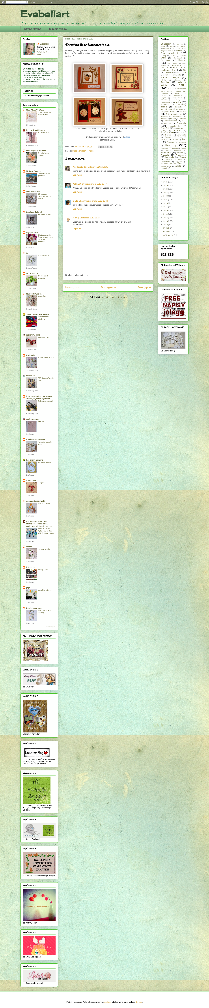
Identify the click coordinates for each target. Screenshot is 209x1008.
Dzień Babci (172, 63)
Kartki (91, 151)
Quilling (163, 130)
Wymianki (165, 155)
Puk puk (41, 483)
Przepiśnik (165, 128)
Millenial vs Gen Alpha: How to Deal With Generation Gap (46, 531)
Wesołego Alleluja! (44, 462)
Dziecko (182, 60)
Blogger (139, 1002)
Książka (163, 98)
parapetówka (177, 116)
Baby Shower (181, 46)
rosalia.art (30, 376)
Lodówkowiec (166, 102)
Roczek (177, 131)
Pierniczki (164, 119)
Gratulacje (181, 72)
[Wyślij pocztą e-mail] (99, 146)
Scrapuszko (181, 135)
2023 (165, 192)
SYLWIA (164, 140)
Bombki (179, 51)
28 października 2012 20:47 (94, 184)
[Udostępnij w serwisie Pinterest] (111, 146)
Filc (184, 70)
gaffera (107, 1002)
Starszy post (144, 287)
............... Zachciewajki (35, 501)
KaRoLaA (77, 184)
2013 (165, 221)
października (168, 235)
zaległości (41, 421)
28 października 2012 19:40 (96, 167)
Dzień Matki (176, 65)
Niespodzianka (166, 109)
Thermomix (182, 142)
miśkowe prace (32, 419)
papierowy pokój (33, 335)
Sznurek (175, 140)
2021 (165, 200)
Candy (163, 56)
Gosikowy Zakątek (34, 212)
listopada (167, 231)
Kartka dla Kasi (43, 132)
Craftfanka (30, 355)
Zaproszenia (165, 162)
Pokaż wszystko (50, 627)
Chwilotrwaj (31, 480)
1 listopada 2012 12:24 (90, 218)
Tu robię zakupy (58, 29)
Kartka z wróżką (44, 549)
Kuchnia (164, 100)
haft (166, 75)
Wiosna (180, 153)
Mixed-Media (165, 105)
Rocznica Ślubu (167, 133)
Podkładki (182, 119)
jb (27, 253)
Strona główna (32, 29)
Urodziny (171, 145)
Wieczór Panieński (173, 150)
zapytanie (179, 162)
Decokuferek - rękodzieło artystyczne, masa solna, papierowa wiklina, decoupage (39, 523)
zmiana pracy (166, 166)
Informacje (177, 80)
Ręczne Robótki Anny (35, 130)
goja (28, 588)
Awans (171, 46)
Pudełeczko (178, 128)
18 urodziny (166, 44)
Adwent (180, 44)
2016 (165, 210)
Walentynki (164, 148)
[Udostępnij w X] (105, 146)
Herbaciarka (176, 75)
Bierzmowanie (178, 48)
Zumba (178, 166)
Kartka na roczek (44, 214)
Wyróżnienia (181, 155)
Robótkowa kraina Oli (35, 440)
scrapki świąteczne (45, 590)
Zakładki (169, 159)
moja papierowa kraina (36, 151)
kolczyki (171, 89)
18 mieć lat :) (42, 296)
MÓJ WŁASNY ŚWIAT (35, 110)
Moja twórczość (33, 192)
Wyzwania (169, 157)
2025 (165, 185)
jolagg (76, 218)
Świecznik (170, 142)
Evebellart (45, 13)
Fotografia (169, 72)
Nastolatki (178, 107)
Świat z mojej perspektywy (37, 314)
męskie (177, 102)
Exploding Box (168, 70)
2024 (165, 189)
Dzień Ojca (165, 67)
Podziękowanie (43, 255)
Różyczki (168, 135)
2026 (165, 182)
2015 (165, 214)
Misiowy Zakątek (33, 171)
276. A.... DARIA (44, 503)
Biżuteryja (30, 567)
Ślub (184, 139)
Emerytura (177, 67)
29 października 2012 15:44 (95, 201)
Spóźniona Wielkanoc (46, 358)
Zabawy (182, 157)
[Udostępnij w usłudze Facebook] (108, 146)
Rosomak (182, 133)
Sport (180, 137)
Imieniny (163, 80)
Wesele (183, 148)
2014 (165, 218)
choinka (173, 56)
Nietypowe (179, 109)
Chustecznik (178, 58)
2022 (165, 196)
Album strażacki (44, 337)
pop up (167, 123)
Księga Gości (177, 98)
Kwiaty (177, 100)
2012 (165, 225)
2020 (165, 203)
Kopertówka (177, 95)
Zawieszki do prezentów (171, 164)
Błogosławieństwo (167, 51)
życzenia (164, 168)
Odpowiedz (77, 175)
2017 (165, 207)
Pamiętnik (164, 116)
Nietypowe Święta (168, 112)
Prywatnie (181, 123)
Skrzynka (168, 137)
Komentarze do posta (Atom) (114, 297)
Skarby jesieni (43, 570)
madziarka (77, 201)
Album (163, 46)
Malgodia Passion (33, 294)
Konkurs (178, 93)
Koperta (163, 95)
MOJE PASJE (32, 273)
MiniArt (29, 547)
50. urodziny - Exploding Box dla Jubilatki (44, 196)
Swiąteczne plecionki (45, 401)
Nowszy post (72, 287)
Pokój (184, 121)
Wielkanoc (166, 152)
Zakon (180, 159)
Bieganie (166, 48)
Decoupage (165, 60)
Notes (183, 111)
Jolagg (127, 137)
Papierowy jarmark (34, 460)
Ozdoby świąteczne (174, 114)
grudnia (166, 228)
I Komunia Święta (173, 76)
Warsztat (175, 148)
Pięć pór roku (32, 233)
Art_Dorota (78, 167)
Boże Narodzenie (80, 151)
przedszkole (175, 126)
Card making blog (33, 608)
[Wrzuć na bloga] (102, 146)
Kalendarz (165, 82)
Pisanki (173, 119)
